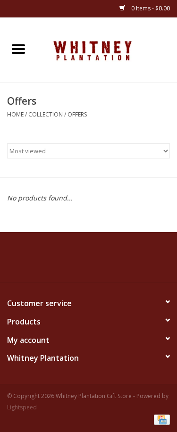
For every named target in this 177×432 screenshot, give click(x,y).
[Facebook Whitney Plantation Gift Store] (63, 260)
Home (15, 114)
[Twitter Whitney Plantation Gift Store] (80, 260)
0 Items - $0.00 (150, 8)
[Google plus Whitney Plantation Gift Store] (97, 260)
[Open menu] (18, 48)
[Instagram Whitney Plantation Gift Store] (114, 260)
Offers (77, 114)
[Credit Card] (160, 419)
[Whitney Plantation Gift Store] (107, 49)
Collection (45, 114)
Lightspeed (22, 407)
